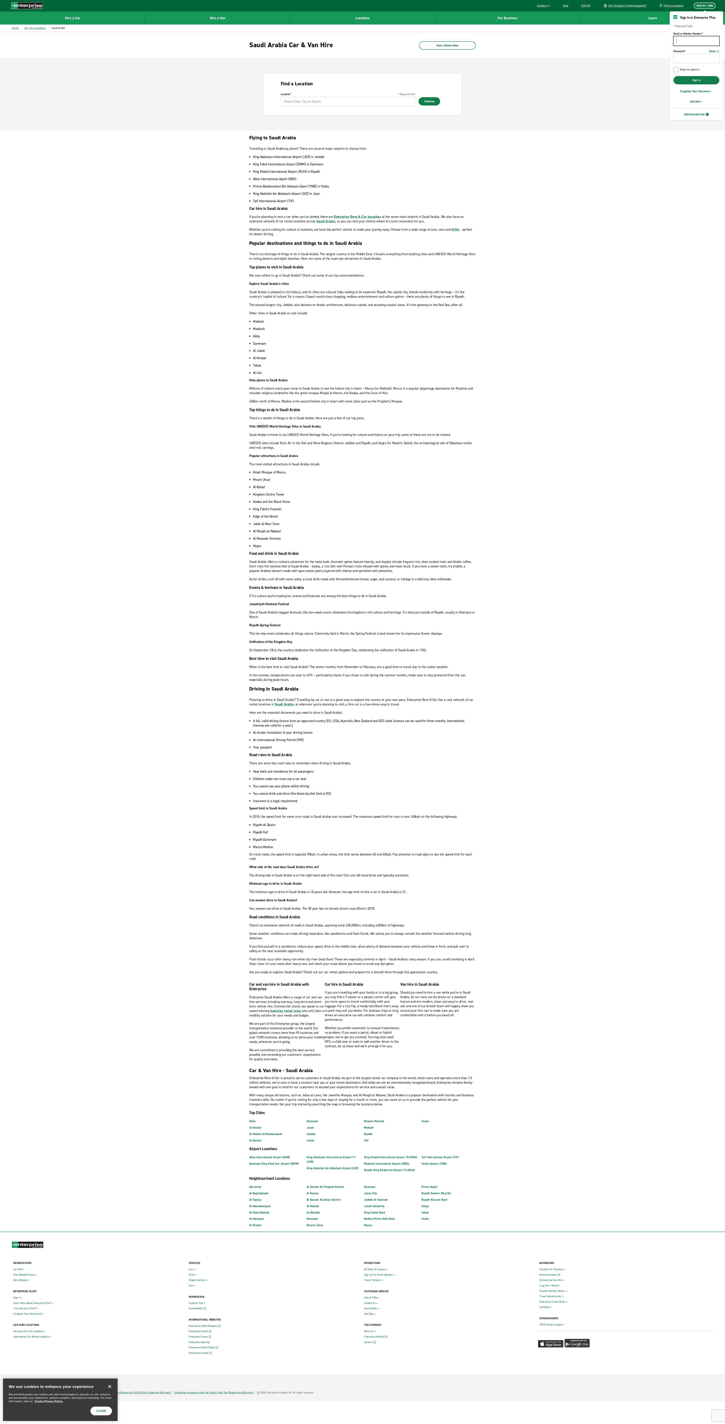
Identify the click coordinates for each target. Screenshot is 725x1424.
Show (712, 51)
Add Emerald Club (694, 114)
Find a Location (673, 6)
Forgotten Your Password (694, 91)
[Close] (109, 1386)
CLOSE (101, 1410)
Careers (545, 6)
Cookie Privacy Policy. (49, 1401)
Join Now (695, 101)
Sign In (696, 80)
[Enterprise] (27, 5)
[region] (60, 1400)
